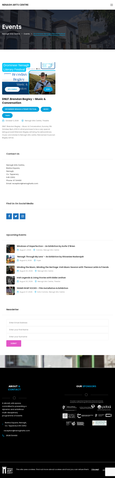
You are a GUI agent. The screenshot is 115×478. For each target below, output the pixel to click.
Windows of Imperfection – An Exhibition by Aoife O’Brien (46, 246)
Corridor (39, 250)
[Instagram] (22, 216)
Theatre (45, 120)
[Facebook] (9, 216)
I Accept (95, 469)
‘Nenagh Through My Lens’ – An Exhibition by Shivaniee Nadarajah (50, 256)
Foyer (39, 260)
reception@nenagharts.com (17, 430)
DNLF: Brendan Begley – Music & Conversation (24, 101)
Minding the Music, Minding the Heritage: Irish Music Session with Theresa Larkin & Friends (63, 267)
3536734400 (11, 435)
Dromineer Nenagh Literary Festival (20, 109)
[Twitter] (16, 216)
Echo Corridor (42, 292)
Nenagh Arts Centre (33, 120)
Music (46, 109)
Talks (7, 115)
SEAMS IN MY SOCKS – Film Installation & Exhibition (42, 288)
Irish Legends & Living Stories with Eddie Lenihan (41, 277)
